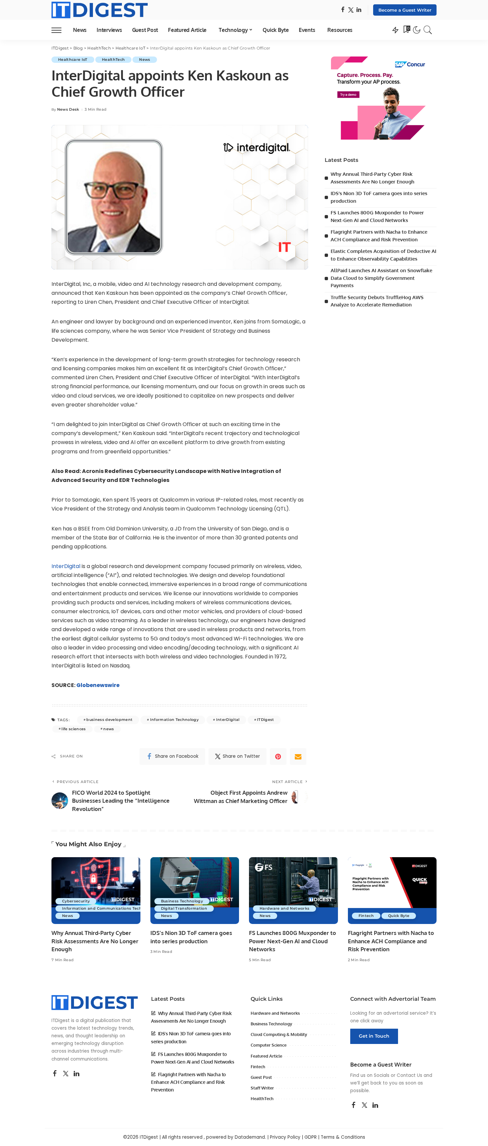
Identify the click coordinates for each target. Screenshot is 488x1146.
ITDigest (265, 719)
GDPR (310, 1137)
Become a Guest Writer (404, 10)
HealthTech (113, 59)
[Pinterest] (278, 756)
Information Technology (174, 719)
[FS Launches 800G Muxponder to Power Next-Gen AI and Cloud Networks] (293, 890)
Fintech (366, 915)
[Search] (428, 30)
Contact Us (409, 1075)
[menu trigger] (59, 30)
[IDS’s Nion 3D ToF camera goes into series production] (194, 890)
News (144, 59)
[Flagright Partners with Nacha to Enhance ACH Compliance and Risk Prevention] (392, 890)
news (108, 729)
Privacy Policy (285, 1137)
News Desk (68, 109)
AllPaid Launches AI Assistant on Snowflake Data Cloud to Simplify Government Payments (381, 277)
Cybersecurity (76, 901)
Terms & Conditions (343, 1137)
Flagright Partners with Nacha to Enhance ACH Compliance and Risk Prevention (391, 941)
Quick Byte (398, 915)
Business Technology (182, 901)
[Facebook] (343, 10)
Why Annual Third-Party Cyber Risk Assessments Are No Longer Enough (94, 941)
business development (109, 719)
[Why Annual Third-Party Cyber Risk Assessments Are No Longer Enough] (95, 890)
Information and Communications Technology (108, 908)
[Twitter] (351, 10)
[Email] (298, 756)
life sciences (73, 729)
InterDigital (66, 566)
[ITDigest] (99, 10)
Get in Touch (374, 1036)
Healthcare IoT (73, 59)
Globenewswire (98, 685)
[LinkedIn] (359, 10)
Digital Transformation (184, 908)
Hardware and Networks (284, 908)
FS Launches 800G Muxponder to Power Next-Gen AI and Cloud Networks (292, 941)
